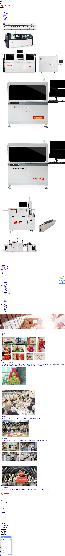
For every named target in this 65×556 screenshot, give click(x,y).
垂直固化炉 (13, 510)
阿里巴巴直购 (4, 269)
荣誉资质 (5, 290)
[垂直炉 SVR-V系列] (51, 72)
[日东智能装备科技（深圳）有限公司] (5, 7)
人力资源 (3, 265)
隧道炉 (16, 510)
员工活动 (5, 306)
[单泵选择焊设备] (20, 72)
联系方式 (5, 310)
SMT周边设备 (6, 284)
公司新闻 (5, 301)
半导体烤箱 (5, 282)
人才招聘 (5, 307)
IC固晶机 (5, 281)
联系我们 (3, 267)
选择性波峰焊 (9, 510)
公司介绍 (5, 287)
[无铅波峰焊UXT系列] (17, 48)
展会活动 (5, 302)
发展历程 (5, 289)
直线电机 (5, 283)
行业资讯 (5, 303)
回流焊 (5, 275)
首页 (3, 272)
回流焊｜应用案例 (7, 293)
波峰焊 (5, 510)
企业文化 (5, 288)
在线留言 (5, 311)
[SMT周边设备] (19, 257)
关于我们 (3, 258)
